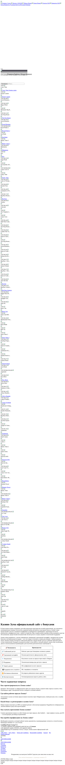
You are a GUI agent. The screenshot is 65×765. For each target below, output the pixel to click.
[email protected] (5, 734)
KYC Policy (12, 732)
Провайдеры (4, 83)
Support (45, 732)
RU (50, 732)
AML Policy (4, 732)
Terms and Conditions (23, 732)
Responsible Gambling (36, 732)
